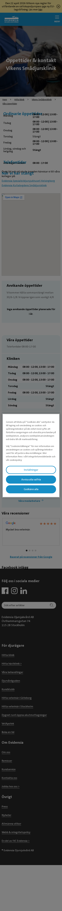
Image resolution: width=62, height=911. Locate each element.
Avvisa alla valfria (31, 479)
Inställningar (31, 469)
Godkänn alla (31, 489)
